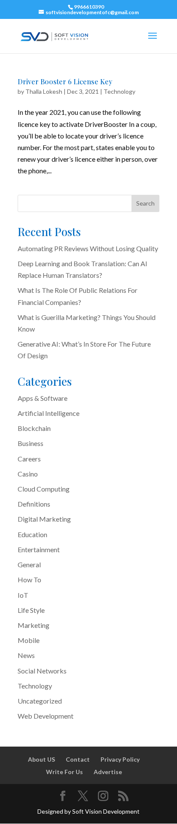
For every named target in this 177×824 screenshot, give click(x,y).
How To (29, 579)
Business (30, 443)
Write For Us (64, 771)
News (26, 655)
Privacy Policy (120, 759)
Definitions (34, 504)
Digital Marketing (44, 519)
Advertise (108, 771)
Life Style (31, 610)
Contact (78, 759)
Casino (28, 474)
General (29, 564)
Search (145, 203)
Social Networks (42, 671)
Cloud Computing (44, 489)
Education (32, 534)
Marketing (33, 625)
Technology (119, 91)
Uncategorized (40, 701)
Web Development (45, 716)
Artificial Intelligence (48, 413)
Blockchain (34, 428)
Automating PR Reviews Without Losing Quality (88, 248)
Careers (29, 459)
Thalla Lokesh (43, 91)
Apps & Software (42, 398)
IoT (23, 595)
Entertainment (39, 549)
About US (41, 759)
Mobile (29, 640)
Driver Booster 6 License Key (65, 81)
